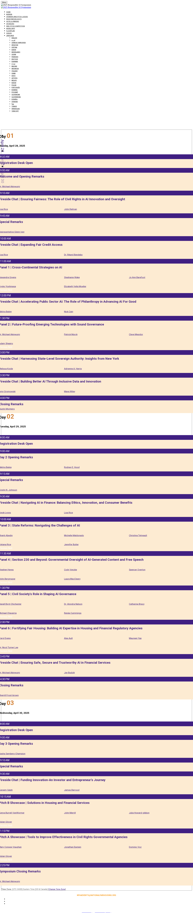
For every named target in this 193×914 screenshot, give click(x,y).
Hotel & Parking (12, 21)
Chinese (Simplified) (19, 42)
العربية (13, 40)
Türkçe (14, 106)
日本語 (13, 73)
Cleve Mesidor (136, 334)
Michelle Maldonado (74, 535)
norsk (14, 83)
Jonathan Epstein (72, 847)
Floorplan (10, 31)
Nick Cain (68, 311)
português (16, 87)
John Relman (70, 209)
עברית (13, 64)
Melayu (14, 80)
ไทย (13, 104)
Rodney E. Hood (72, 467)
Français (15, 57)
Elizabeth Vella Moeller (75, 286)
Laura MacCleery (72, 579)
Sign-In (9, 33)
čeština (14, 47)
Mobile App (10, 28)
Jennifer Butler (71, 544)
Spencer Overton (137, 569)
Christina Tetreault (138, 535)
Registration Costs (14, 19)
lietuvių (14, 78)
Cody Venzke (70, 569)
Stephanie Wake (72, 277)
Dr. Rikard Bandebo (73, 254)
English (14, 38)
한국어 (13, 75)
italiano (15, 71)
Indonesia (15, 68)
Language (10, 35)
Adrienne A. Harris (73, 368)
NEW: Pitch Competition (15, 26)
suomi (14, 54)
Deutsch (15, 59)
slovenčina (16, 94)
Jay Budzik (69, 672)
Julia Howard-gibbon (139, 812)
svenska (15, 101)
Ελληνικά (15, 61)
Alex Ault (68, 638)
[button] (10, 290)
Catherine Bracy (136, 604)
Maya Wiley (69, 391)
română (14, 90)
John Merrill (70, 812)
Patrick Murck (70, 334)
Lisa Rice (68, 512)
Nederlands (16, 52)
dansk (14, 49)
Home (8, 12)
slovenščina (16, 97)
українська (16, 108)
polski (14, 85)
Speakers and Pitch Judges (17, 17)
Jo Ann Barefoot (137, 277)
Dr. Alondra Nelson (73, 604)
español (15, 99)
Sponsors (10, 24)
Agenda (9, 14)
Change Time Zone (57, 889)
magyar (14, 66)
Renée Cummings (72, 613)
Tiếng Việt (15, 111)
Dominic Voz (135, 847)
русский (15, 92)
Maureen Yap (135, 638)
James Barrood (71, 790)
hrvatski (15, 45)
